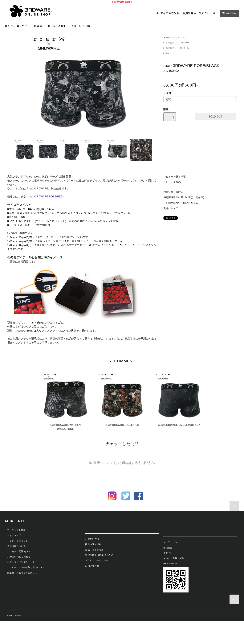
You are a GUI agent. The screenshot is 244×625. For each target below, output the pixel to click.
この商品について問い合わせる (180, 203)
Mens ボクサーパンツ (175, 37)
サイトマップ (14, 535)
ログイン (203, 13)
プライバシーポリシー (96, 560)
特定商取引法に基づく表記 (99, 555)
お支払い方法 (92, 539)
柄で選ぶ (169, 42)
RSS (165, 563)
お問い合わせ (92, 566)
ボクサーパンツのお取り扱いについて (27, 567)
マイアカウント (170, 13)
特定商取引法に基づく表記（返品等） (184, 197)
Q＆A (38, 26)
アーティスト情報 (16, 530)
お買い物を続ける (173, 192)
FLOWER (184, 42)
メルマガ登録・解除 (173, 558)
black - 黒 (184, 48)
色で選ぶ (169, 48)
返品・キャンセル (94, 550)
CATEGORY (15, 26)
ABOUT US (81, 26)
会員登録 (188, 13)
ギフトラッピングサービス (21, 562)
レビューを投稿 (172, 182)
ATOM (174, 563)
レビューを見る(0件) (174, 176)
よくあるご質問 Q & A (19, 551)
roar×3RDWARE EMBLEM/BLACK (179, 424)
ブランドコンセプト (17, 541)
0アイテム (231, 13)
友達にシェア (170, 208)
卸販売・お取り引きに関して (22, 573)
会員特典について (16, 546)
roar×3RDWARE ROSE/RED (46, 196)
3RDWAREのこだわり (18, 557)
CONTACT (57, 26)
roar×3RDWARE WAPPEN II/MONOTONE (65, 426)
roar (167, 53)
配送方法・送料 (93, 544)
